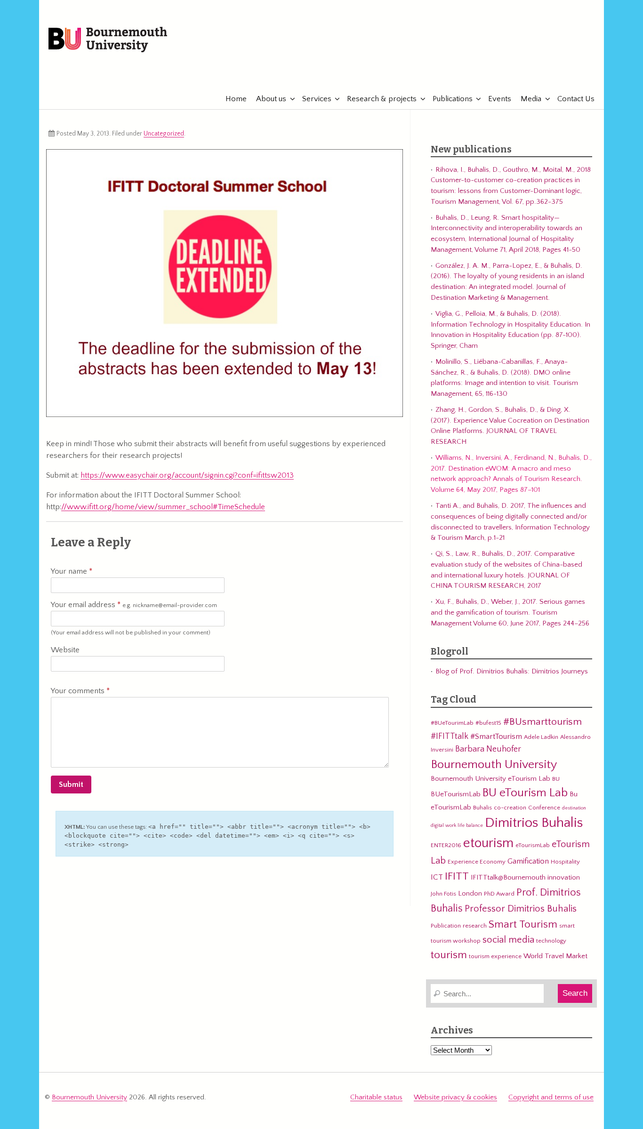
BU (556, 779)
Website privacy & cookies (455, 1097)
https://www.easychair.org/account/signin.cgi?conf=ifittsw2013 (187, 475)
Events (499, 99)
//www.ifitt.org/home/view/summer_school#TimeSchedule (163, 507)
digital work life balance (457, 825)
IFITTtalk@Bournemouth (508, 877)
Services (316, 99)
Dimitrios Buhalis (534, 823)
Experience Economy (477, 861)
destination (574, 808)
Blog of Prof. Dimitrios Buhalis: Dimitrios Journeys (511, 671)
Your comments (78, 691)
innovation (563, 877)
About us (271, 99)
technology (551, 940)
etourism (488, 843)
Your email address (134, 605)
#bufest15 (488, 723)
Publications (453, 99)
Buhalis (482, 807)
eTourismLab (533, 70)
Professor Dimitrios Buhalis (521, 909)
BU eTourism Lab (525, 793)
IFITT (457, 876)
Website (65, 650)
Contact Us (576, 99)
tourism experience (495, 956)
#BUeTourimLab (452, 723)
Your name (70, 571)
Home (236, 99)
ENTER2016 (446, 845)
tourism (449, 955)
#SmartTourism (496, 736)
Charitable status (376, 1097)
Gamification (528, 861)
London (470, 893)
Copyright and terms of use (551, 1097)
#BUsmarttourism (542, 722)
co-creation (510, 807)
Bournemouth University (107, 40)
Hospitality (565, 861)
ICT (437, 877)
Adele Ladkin (541, 737)
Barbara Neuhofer (488, 749)
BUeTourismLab (456, 794)
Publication (446, 925)
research (475, 925)
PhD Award (499, 893)
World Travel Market (555, 956)
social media (508, 940)
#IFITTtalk (449, 736)
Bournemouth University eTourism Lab (490, 779)
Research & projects (382, 99)
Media (531, 99)
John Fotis (443, 893)
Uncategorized (164, 133)
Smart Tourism (523, 924)
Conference (544, 807)
